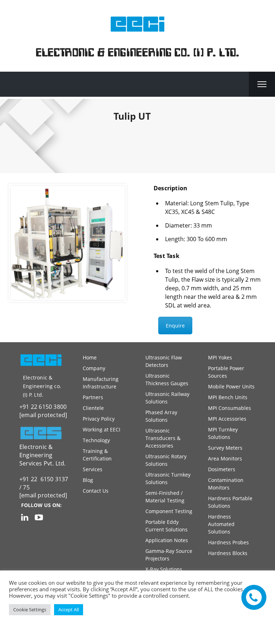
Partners (93, 397)
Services (92, 469)
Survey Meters (225, 447)
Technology (96, 440)
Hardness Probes (228, 542)
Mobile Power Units (231, 386)
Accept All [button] (68, 609)
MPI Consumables (229, 408)
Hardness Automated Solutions (221, 524)
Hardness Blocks (227, 553)
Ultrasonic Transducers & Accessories (162, 438)
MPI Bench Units (227, 397)
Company (94, 368)
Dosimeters (221, 469)
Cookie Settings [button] (29, 609)
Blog (88, 480)
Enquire (175, 325)
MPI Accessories (227, 418)
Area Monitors (225, 458)
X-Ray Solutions (163, 569)
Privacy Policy (99, 418)
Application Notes (166, 540)
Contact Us (95, 490)
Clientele (93, 408)
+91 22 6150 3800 (43, 407)
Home (90, 357)
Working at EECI (101, 429)
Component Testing (168, 511)
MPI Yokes (220, 357)
